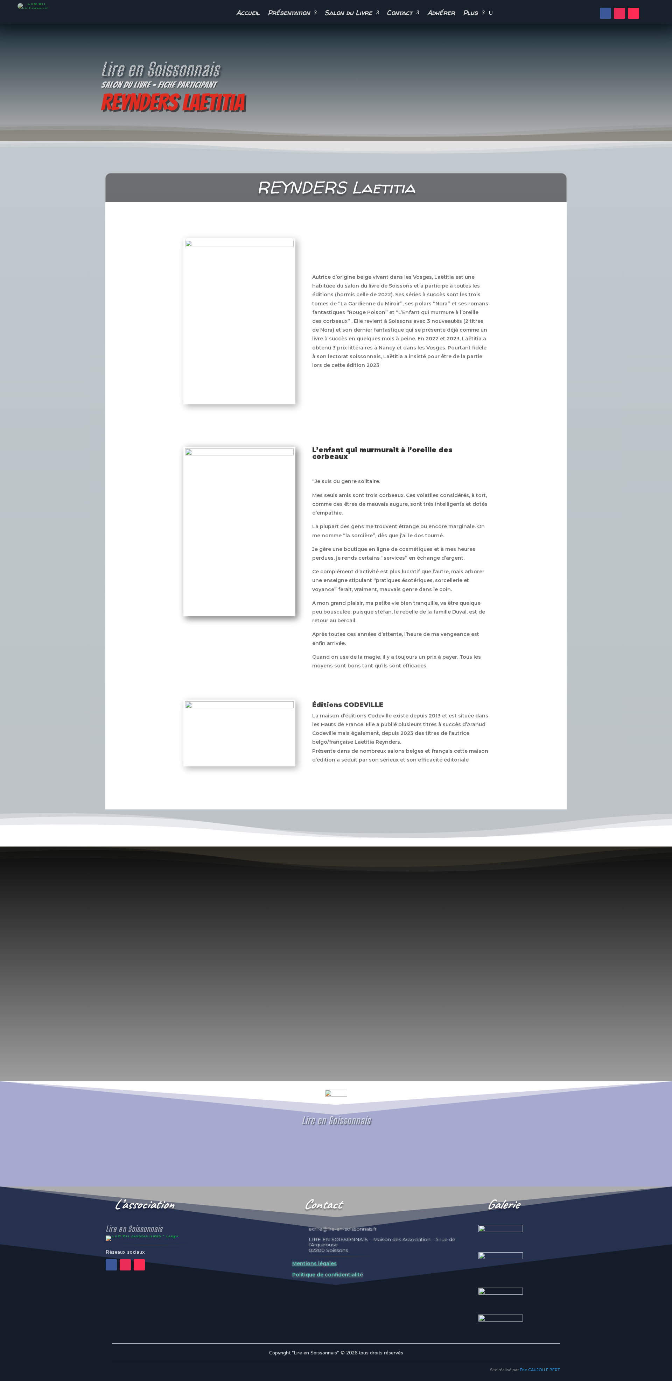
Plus (470, 13)
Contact (399, 13)
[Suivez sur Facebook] (605, 13)
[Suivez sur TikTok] (633, 13)
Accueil (248, 13)
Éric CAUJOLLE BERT (540, 1369)
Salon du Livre (348, 13)
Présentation (289, 13)
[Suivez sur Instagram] (619, 13)
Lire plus (108, 1043)
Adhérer (441, 13)
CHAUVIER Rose (117, 1015)
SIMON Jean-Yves (624, 1015)
